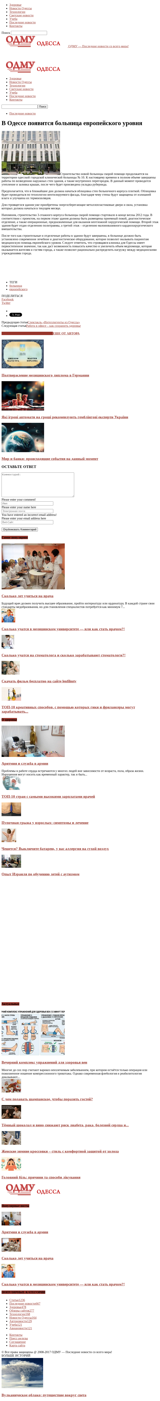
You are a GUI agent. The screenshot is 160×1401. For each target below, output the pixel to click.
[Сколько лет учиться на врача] (33, 588)
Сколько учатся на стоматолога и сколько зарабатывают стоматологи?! (63, 655)
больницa (15, 285)
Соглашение (17, 1342)
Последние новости (22, 22)
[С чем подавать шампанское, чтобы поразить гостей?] (11, 1091)
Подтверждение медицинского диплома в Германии (45, 375)
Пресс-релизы (18, 1338)
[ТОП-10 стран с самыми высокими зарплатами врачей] (11, 789)
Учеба (13, 19)
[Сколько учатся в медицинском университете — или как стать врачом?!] (8, 621)
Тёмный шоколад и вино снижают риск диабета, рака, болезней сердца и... (65, 1125)
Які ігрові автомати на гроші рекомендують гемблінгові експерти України (65, 417)
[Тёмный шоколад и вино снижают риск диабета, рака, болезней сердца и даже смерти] (11, 1117)
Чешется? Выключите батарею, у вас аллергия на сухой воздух (55, 849)
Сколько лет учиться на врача (27, 596)
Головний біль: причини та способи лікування (41, 1177)
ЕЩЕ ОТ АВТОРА (66, 333)
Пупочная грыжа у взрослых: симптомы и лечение (45, 823)
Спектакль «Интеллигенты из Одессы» (54, 322)
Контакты (15, 26)
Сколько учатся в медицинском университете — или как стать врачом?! (63, 629)
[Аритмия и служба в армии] (33, 755)
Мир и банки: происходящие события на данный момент (50, 459)
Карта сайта (17, 1345)
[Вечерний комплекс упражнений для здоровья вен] (33, 1055)
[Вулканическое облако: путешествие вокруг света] (22, 1387)
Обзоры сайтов (21, 1310)
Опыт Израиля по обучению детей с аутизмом (40, 874)
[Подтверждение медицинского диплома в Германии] (23, 367)
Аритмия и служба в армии (25, 763)
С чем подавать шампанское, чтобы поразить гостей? (47, 1099)
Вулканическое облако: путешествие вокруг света (44, 1395)
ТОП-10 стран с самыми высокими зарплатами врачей (48, 796)
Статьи (17, 1300)
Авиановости (20, 1328)
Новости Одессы (20, 8)
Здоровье (15, 4)
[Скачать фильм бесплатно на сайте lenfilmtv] (11, 673)
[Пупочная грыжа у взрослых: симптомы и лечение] (11, 815)
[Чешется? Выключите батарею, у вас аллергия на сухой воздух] (9, 841)
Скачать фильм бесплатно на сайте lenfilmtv (39, 681)
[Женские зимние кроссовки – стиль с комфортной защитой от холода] (11, 1143)
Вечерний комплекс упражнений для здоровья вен (44, 1062)
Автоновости (20, 1321)
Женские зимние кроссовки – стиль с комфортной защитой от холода (60, 1151)
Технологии (17, 11)
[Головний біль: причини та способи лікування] (11, 1169)
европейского (18, 289)
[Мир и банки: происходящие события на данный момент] (23, 451)
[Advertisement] (47, 54)
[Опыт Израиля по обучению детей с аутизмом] (11, 866)
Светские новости (21, 15)
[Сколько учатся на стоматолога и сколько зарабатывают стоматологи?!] (8, 647)
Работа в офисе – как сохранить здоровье (53, 325)
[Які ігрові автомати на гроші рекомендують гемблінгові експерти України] (23, 409)
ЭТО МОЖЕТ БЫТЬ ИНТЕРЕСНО (27, 333)
